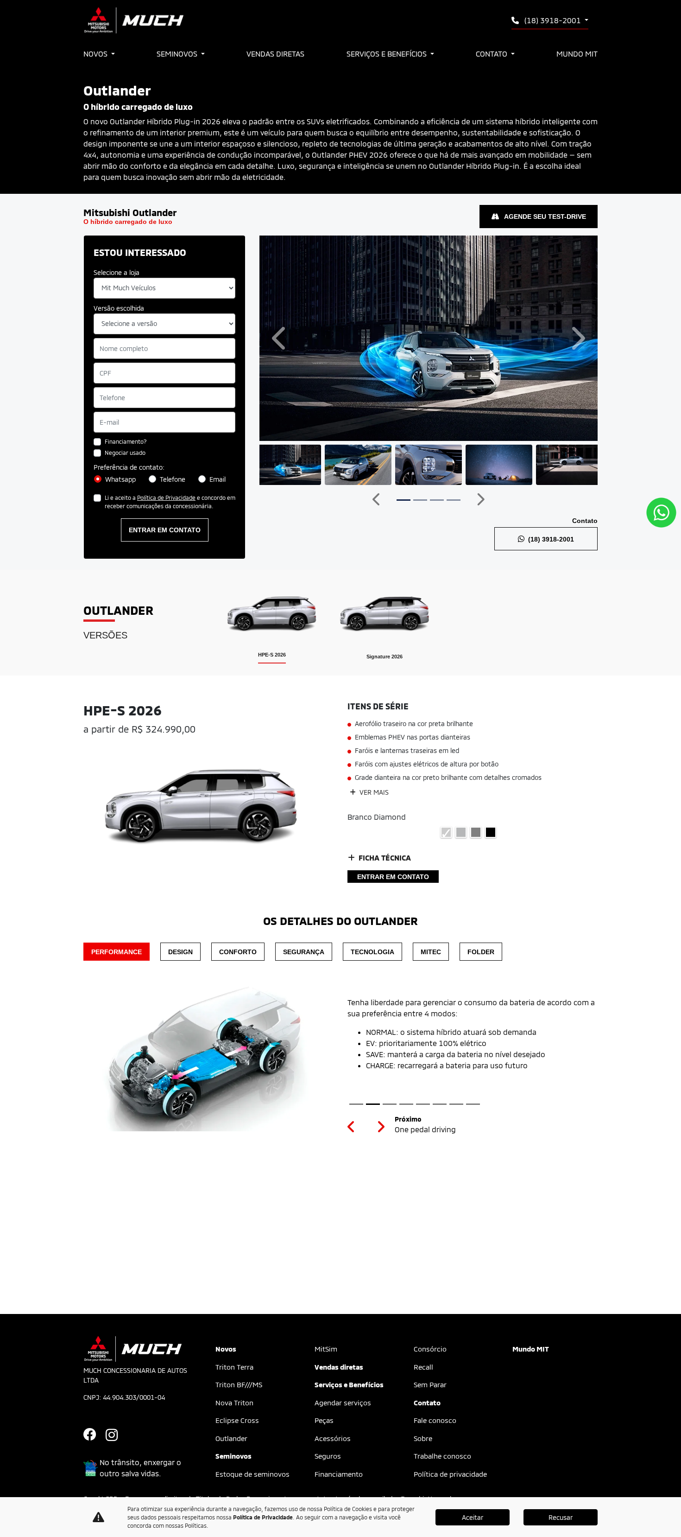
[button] (280, 338)
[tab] (271, 622)
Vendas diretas (275, 53)
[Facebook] (94, 1435)
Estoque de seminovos (252, 1474)
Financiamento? (126, 441)
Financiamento (339, 1474)
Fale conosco (435, 1420)
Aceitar (472, 1517)
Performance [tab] (116, 951)
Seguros (328, 1456)
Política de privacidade (450, 1474)
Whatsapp (120, 479)
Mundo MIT (577, 53)
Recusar (561, 1517)
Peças (324, 1420)
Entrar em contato (165, 529)
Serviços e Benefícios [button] (388, 53)
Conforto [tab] (238, 951)
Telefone (172, 479)
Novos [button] (96, 53)
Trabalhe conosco (442, 1456)
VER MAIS (373, 792)
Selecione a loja (116, 272)
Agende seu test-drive (544, 216)
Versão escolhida (119, 308)
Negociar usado (125, 452)
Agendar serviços (343, 1402)
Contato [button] (492, 53)
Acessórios (333, 1438)
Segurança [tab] (303, 951)
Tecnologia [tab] (372, 951)
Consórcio (430, 1349)
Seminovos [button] (178, 53)
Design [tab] (180, 951)
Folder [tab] (480, 951)
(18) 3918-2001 (553, 20)
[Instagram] (117, 1435)
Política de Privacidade (166, 497)
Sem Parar (430, 1384)
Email (217, 479)
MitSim (326, 1349)
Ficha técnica (385, 857)
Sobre (423, 1438)
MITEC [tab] (431, 951)
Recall (423, 1367)
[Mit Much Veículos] (133, 20)
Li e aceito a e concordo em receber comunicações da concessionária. (170, 501)
